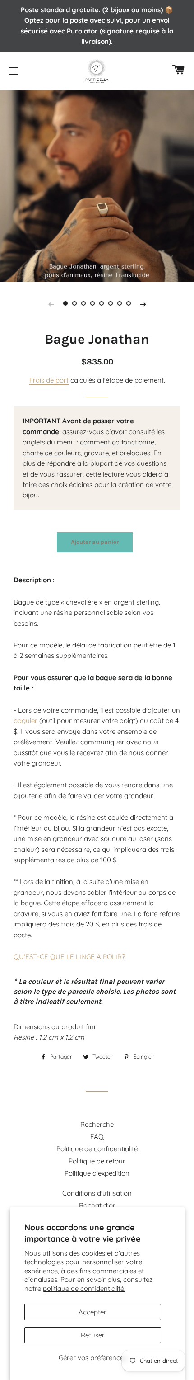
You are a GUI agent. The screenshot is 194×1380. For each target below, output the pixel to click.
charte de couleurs (52, 453)
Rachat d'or (97, 1205)
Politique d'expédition (97, 1173)
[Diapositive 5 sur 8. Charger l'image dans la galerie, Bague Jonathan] (101, 303)
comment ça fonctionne (117, 442)
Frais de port (49, 380)
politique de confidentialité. (84, 1288)
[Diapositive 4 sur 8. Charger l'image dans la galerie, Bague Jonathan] (92, 303)
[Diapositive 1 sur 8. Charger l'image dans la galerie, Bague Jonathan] (65, 303)
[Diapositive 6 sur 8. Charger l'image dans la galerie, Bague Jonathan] (110, 303)
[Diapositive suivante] (143, 303)
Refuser (93, 1335)
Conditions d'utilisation (97, 1193)
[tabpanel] (97, 185)
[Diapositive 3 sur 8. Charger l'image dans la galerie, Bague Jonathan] (83, 303)
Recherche (97, 1124)
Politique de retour (97, 1161)
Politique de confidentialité (97, 1148)
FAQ (97, 1136)
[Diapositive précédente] (51, 303)
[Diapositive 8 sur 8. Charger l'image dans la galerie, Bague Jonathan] (128, 303)
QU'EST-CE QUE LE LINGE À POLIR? (69, 956)
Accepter (92, 1312)
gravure (96, 453)
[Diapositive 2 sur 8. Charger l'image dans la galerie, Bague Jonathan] (74, 303)
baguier (25, 720)
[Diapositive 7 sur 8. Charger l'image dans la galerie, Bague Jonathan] (119, 303)
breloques (135, 453)
